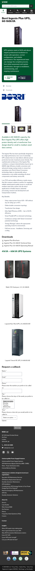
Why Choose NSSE (7, 507)
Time (4, 410)
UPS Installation (6, 484)
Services (18, 12)
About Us (24, 12)
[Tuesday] (8, 405)
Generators (10, 12)
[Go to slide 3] (21, 128)
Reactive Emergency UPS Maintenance (12, 490)
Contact (4, 521)
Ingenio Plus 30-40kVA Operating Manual (18, 246)
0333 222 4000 (10, 77)
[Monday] (8, 403)
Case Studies (5, 504)
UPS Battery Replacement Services (11, 479)
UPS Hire (4, 492)
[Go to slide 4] (29, 128)
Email (4, 377)
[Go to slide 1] (6, 128)
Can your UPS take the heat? (10, 539)
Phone (4, 383)
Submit (4, 421)
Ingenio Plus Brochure (11, 240)
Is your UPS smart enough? (9, 537)
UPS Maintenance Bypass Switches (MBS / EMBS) (15, 463)
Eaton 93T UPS (6, 535)
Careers (4, 516)
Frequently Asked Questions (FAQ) (11, 513)
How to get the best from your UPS (11, 530)
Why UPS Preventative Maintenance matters (14, 533)
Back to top (17, 427)
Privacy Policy (15, 567)
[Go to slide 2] (14, 128)
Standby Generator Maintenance (11, 482)
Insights (31, 12)
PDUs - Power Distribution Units (10, 465)
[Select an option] (8, 401)
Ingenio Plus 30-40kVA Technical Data (17, 243)
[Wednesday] (8, 407)
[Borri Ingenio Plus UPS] (17, 113)
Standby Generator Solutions (10, 495)
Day (3, 394)
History (4, 511)
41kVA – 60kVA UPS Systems (16, 251)
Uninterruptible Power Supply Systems (12, 461)
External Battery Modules (9, 468)
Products (3, 12)
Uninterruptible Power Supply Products (13, 458)
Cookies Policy (22, 567)
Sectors (4, 502)
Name (4, 371)
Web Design (21, 569)
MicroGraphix (29, 569)
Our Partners (5, 509)
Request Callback (22, 77)
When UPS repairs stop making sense (12, 528)
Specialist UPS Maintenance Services (12, 477)
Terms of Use (30, 567)
